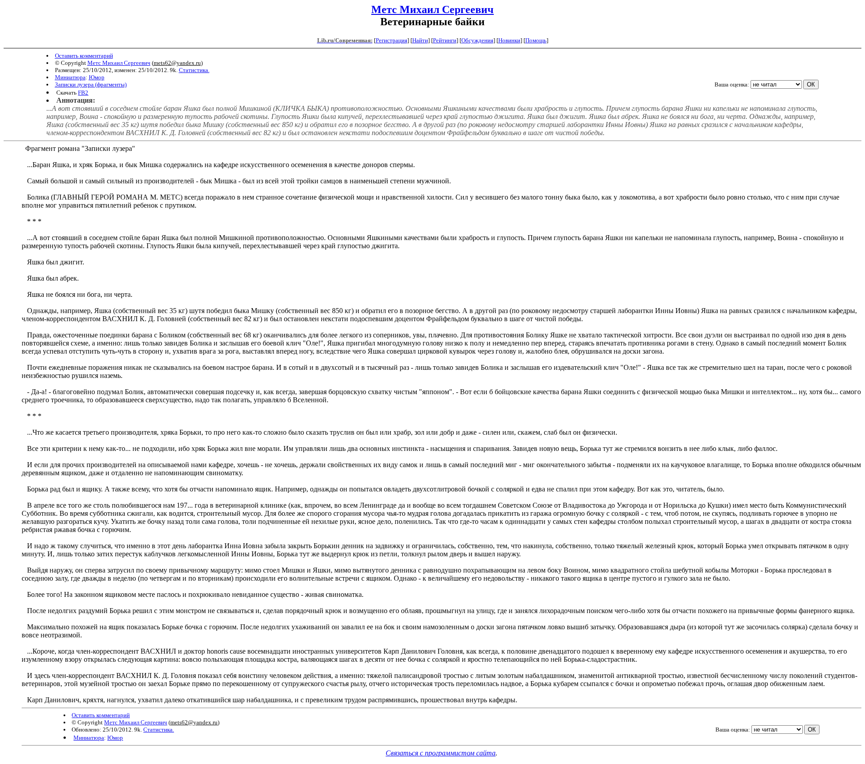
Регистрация (391, 40)
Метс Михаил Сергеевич (432, 9)
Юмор (97, 77)
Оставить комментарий (84, 55)
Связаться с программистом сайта (441, 753)
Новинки (509, 40)
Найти (420, 40)
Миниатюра (70, 77)
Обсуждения (477, 40)
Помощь (535, 40)
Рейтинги (444, 40)
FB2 (83, 92)
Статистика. (194, 70)
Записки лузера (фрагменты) (91, 84)
